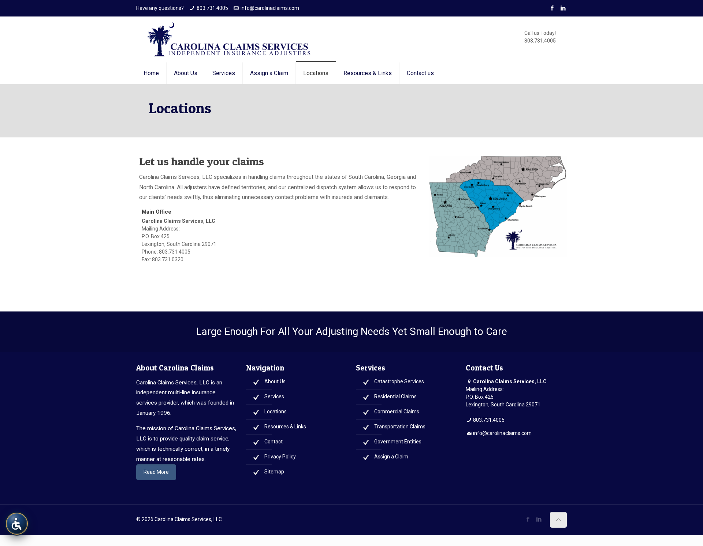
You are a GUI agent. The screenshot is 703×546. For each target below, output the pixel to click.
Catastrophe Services (399, 381)
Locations (275, 411)
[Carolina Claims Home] (229, 39)
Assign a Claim (391, 457)
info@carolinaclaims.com (270, 8)
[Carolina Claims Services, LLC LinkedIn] (539, 519)
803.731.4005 (212, 8)
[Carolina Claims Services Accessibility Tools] (16, 523)
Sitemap (274, 472)
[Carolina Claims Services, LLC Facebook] (528, 519)
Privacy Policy (280, 457)
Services (274, 396)
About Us (275, 381)
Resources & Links (285, 426)
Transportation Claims (399, 426)
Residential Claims (395, 396)
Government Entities (397, 441)
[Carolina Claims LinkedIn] (563, 8)
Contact (273, 441)
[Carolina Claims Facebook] (552, 8)
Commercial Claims (396, 411)
